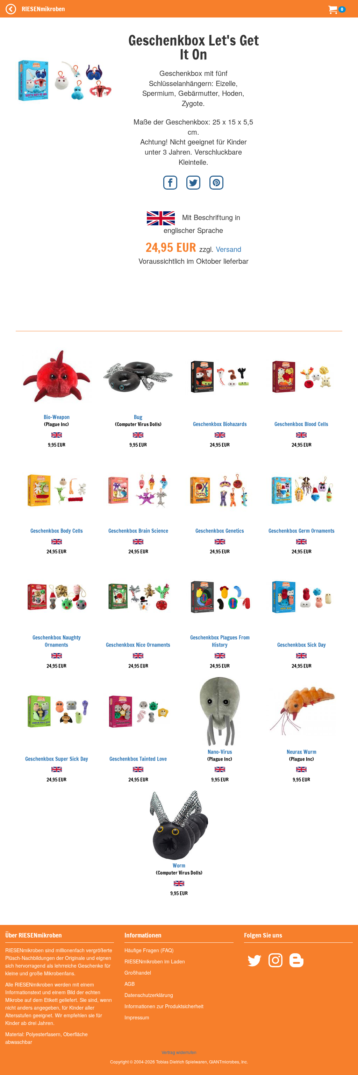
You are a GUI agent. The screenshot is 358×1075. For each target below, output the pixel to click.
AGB (129, 983)
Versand (228, 249)
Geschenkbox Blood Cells (301, 424)
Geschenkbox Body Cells (56, 531)
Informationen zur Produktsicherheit (163, 1006)
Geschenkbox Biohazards (220, 424)
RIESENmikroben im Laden (154, 961)
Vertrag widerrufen (179, 1052)
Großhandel (137, 972)
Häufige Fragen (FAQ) (149, 950)
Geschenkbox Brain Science (138, 531)
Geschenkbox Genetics (219, 531)
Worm (179, 865)
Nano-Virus (220, 752)
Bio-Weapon (57, 417)
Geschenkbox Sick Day (301, 645)
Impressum (136, 1017)
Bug (138, 417)
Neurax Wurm (301, 752)
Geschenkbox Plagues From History (220, 641)
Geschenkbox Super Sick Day (56, 759)
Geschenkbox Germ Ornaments (301, 531)
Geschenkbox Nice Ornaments (138, 645)
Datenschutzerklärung (148, 994)
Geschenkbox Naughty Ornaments (57, 641)
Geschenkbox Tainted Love (138, 759)
